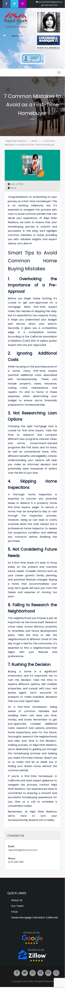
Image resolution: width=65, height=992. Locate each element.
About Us (16, 900)
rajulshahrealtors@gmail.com (50, 2)
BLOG (13, 188)
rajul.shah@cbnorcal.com (22, 850)
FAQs (14, 912)
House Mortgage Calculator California (34, 917)
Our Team (17, 906)
